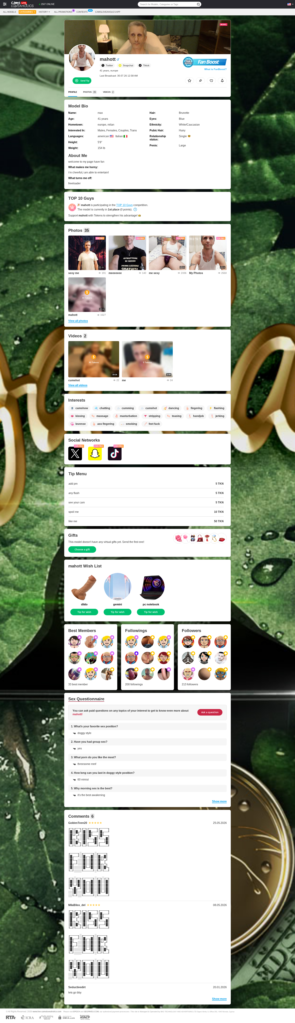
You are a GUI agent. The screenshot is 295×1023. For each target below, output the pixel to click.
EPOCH (76, 1012)
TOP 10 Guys (124, 205)
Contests (82, 12)
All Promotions (63, 12)
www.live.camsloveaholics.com (47, 1011)
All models (9, 12)
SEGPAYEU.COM (91, 1012)
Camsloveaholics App (107, 12)
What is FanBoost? (215, 69)
